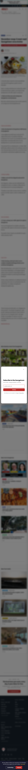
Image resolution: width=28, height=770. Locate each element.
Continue (14, 389)
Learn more (23, 764)
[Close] (24, 369)
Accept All (19, 767)
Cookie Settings (10, 767)
